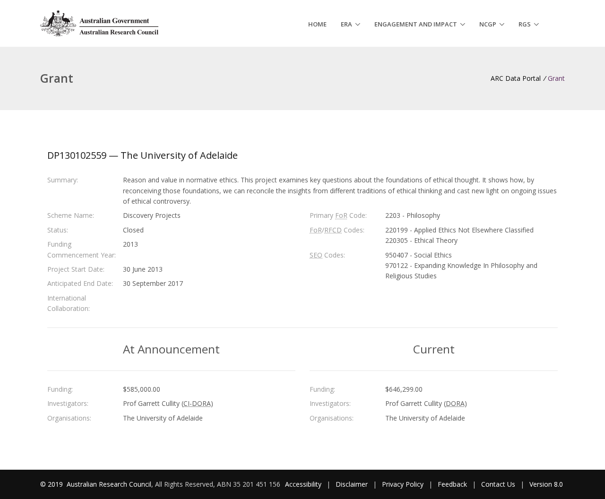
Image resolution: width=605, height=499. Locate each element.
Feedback (452, 484)
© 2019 (52, 484)
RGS (525, 24)
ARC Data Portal (516, 78)
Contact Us (498, 484)
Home (317, 24)
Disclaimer (352, 484)
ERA (346, 24)
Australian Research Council (109, 484)
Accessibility (303, 484)
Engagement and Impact (415, 24)
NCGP (487, 24)
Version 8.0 (546, 484)
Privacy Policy (403, 484)
